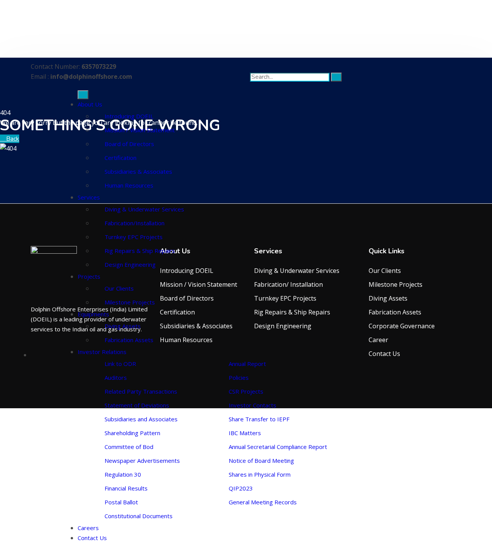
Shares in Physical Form (260, 474)
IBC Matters (245, 433)
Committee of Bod (129, 447)
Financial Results (126, 488)
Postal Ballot (121, 502)
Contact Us (92, 538)
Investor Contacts (252, 405)
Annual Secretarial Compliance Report (278, 447)
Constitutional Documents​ (139, 516)
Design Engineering (130, 264)
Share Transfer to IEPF (259, 419)
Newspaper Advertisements (142, 460)
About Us (90, 104)
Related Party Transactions (141, 391)
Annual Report (247, 363)
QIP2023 (241, 488)
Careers (88, 528)
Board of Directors (129, 144)
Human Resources (129, 185)
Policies (239, 377)
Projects (89, 276)
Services (89, 197)
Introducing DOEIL (129, 116)
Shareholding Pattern (132, 433)
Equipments (93, 314)
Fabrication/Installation (135, 223)
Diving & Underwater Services (144, 209)
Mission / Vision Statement (140, 130)
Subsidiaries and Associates (141, 419)
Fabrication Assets (129, 340)
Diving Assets (123, 326)
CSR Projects (246, 391)
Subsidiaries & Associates (138, 171)
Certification (120, 157)
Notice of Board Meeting (261, 460)
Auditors (116, 377)
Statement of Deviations (137, 405)
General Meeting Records (263, 502)
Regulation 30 (123, 474)
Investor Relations (102, 352)
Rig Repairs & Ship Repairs (140, 250)
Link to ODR (120, 363)
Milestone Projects (130, 302)
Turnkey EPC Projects (134, 237)
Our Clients (119, 288)
